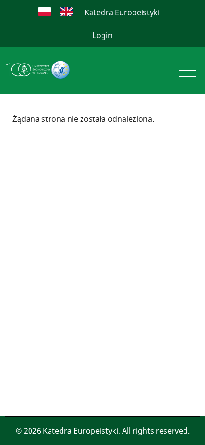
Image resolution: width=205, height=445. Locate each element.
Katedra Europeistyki (122, 12)
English (66, 11)
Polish (44, 11)
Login (102, 35)
